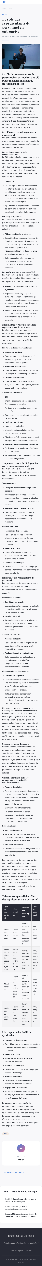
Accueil (4, 8)
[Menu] (37, 2)
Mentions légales (17, 1251)
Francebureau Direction (21, 1235)
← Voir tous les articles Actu (13, 1173)
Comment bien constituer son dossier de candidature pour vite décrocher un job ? (21, 1215)
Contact (28, 1251)
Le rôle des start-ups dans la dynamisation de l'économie (16, 1207)
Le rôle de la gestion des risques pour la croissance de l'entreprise (20, 1200)
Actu (10, 8)
